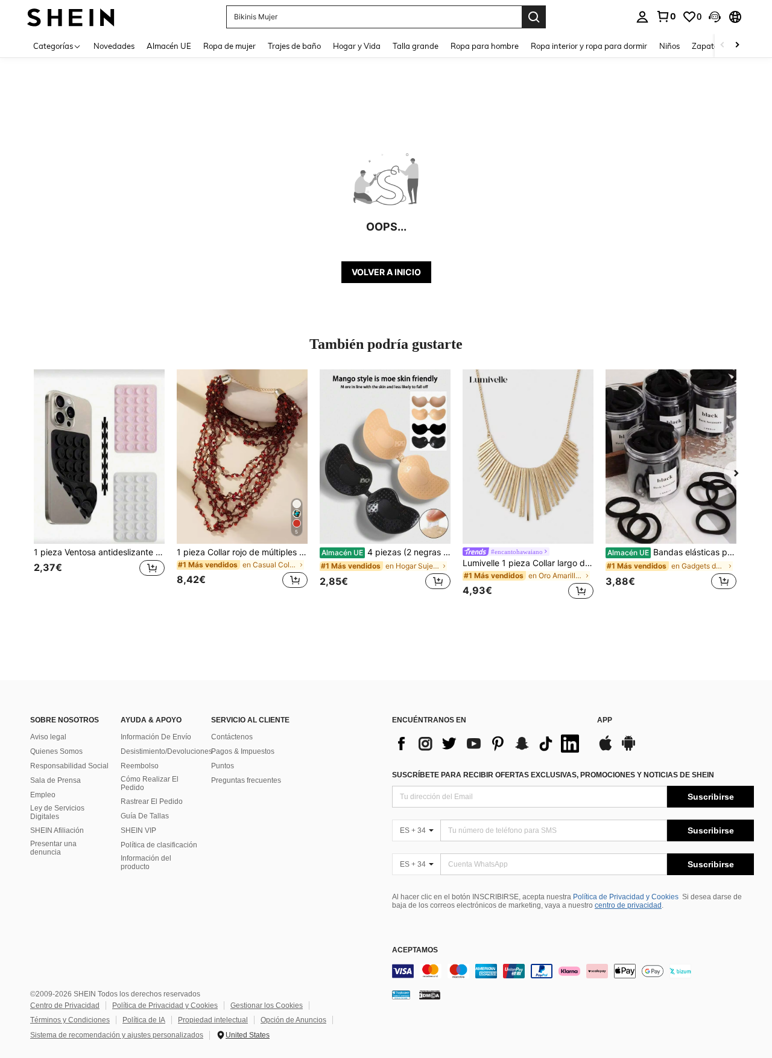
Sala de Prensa (55, 780)
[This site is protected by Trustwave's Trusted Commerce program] (401, 994)
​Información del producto (146, 862)
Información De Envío (156, 737)
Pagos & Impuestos (242, 751)
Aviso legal (48, 737)
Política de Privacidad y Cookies (626, 897)
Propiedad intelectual (213, 1020)
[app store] (605, 749)
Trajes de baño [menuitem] (294, 46)
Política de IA (143, 1020)
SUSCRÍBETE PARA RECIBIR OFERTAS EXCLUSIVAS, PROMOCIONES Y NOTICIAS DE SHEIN (553, 775)
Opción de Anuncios (293, 1020)
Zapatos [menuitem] (707, 46)
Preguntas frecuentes (246, 780)
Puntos (222, 766)
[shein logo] (71, 16)
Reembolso (140, 766)
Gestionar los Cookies (266, 1005)
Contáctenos (232, 737)
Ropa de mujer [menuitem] (229, 46)
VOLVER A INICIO (386, 272)
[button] (714, 17)
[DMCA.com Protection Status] (429, 994)
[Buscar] (534, 16)
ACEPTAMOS (415, 950)
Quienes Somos (56, 751)
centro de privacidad (628, 905)
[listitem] (99, 486)
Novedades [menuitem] (113, 46)
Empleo (42, 795)
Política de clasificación (159, 845)
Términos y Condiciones (70, 1020)
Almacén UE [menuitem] (169, 46)
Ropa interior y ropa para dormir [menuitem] (589, 46)
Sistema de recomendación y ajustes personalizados (116, 1035)
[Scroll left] (722, 45)
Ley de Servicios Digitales (57, 812)
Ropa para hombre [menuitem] (485, 46)
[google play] (628, 749)
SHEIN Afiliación (57, 830)
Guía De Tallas (145, 816)
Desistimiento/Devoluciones (166, 751)
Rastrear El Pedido (152, 801)
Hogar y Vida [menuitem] (357, 46)
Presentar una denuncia (53, 848)
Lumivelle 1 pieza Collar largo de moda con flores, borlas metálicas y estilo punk (528, 563)
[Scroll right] (737, 45)
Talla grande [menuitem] (415, 46)
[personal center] (642, 17)
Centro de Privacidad (65, 1005)
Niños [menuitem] (669, 46)
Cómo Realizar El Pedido (150, 783)
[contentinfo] (573, 971)
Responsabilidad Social (69, 766)
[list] (488, 744)
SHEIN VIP (138, 830)
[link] (666, 16)
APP (604, 720)
